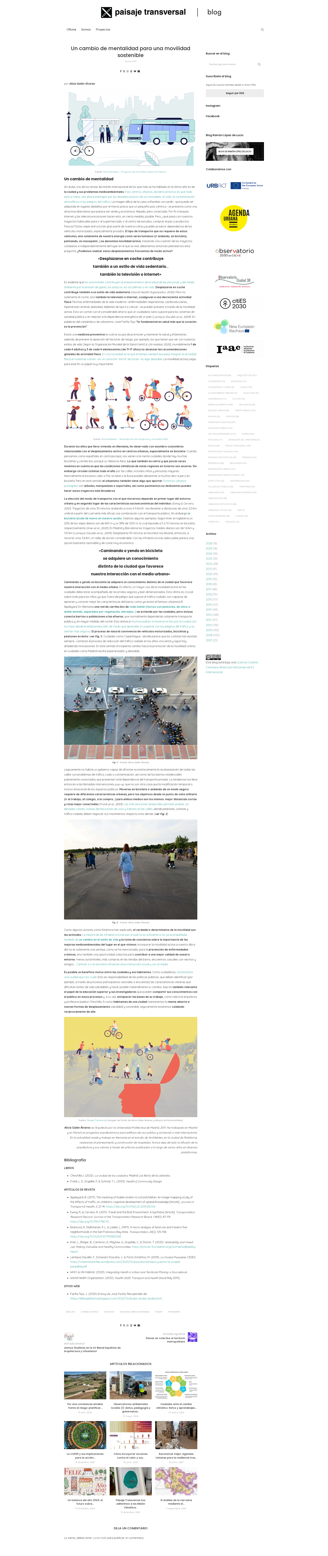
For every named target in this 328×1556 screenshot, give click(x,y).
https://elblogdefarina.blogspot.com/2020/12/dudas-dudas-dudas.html (116, 1298)
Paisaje (214, 446)
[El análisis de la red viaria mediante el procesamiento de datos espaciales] (176, 1481)
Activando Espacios (219, 375)
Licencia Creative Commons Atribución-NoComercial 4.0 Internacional (232, 667)
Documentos (247, 404)
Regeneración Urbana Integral (226, 475)
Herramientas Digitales (221, 422)
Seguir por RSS (235, 93)
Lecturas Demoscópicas (222, 434)
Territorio (247, 486)
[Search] (262, 30)
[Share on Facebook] (120, 71)
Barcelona (238, 381)
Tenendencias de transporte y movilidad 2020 (143, 439)
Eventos (232, 416)
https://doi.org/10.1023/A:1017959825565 (95, 1236)
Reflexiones (238, 463)
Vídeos (213, 522)
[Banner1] (235, 185)
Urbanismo (216, 492)
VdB (240, 510)
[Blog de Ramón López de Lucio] (235, 151)
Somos (86, 29)
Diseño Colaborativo (220, 404)
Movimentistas (111, 171)
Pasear (158, 1312)
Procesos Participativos (222, 457)
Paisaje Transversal (97, 1120)
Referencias (216, 463)
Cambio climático (89, 1312)
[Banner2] (235, 218)
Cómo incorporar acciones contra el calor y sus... (131, 1455)
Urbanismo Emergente (243, 492)
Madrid (248, 434)
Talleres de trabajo (220, 486)
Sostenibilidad (239, 481)
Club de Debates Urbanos (222, 393)
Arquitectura (247, 375)
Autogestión (216, 381)
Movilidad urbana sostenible (134, 1312)
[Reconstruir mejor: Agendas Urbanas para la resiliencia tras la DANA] (176, 1435)
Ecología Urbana (218, 410)
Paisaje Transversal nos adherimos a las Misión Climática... (130, 1503)
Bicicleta (70, 1312)
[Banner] (235, 253)
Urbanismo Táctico (219, 510)
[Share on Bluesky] (135, 71)
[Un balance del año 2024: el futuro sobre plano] (85, 1481)
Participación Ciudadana (223, 451)
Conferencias (217, 399)
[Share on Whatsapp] (128, 71)
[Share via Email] (139, 71)
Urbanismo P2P (217, 498)
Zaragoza (232, 522)
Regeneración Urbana (221, 469)
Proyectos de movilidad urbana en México (143, 171)
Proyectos (103, 29)
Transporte (174, 1312)
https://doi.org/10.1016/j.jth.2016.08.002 (130, 1206)
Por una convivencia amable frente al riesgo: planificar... (85, 1406)
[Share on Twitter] (124, 71)
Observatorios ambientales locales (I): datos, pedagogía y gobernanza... (130, 1407)
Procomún (249, 457)
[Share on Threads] (131, 71)
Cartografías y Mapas (221, 387)
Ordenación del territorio (244, 440)
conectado (100, 1538)
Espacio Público (245, 410)
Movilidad (109, 1312)
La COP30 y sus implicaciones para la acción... (85, 1455)
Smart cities (216, 481)
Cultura (238, 399)
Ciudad (246, 387)
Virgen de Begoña (219, 516)
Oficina (71, 29)
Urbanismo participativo (222, 504)
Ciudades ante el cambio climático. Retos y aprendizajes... (176, 1406)
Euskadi (214, 416)
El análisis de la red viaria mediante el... (176, 1502)
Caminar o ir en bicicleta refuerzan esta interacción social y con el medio (122, 964)
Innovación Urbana (220, 428)
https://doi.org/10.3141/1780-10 (89, 1221)
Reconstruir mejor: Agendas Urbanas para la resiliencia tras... (176, 1455)
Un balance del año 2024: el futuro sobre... (85, 1502)
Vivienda (242, 516)
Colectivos (250, 393)
